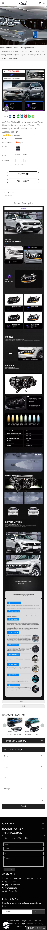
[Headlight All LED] (18, 148)
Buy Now (21, 174)
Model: (6, 193)
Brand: (6, 196)
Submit (23, 806)
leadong (20, 926)
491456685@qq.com (12, 885)
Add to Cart (22, 181)
